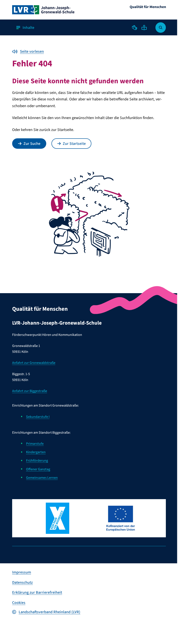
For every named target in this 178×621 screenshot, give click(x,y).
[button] (134, 27)
